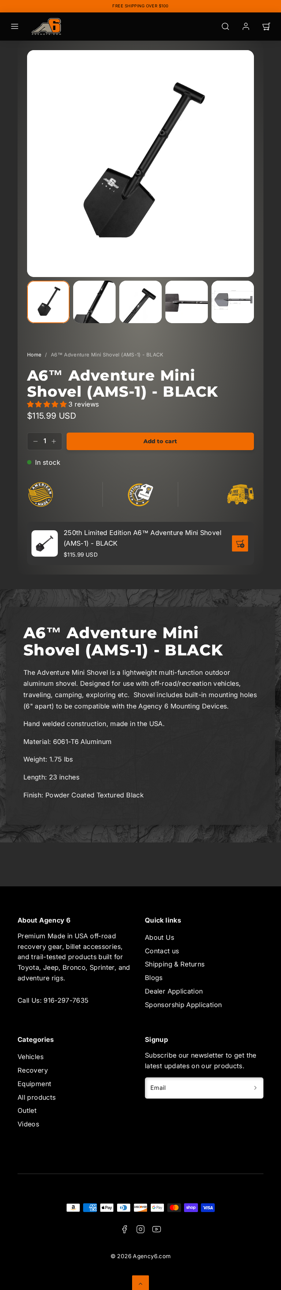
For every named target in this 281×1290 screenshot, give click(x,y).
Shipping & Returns (175, 964)
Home (34, 355)
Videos (28, 1124)
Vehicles (31, 1057)
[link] (246, 26)
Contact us (162, 951)
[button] (14, 26)
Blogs (154, 977)
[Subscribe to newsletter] (255, 1088)
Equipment (34, 1084)
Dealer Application (174, 991)
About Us (159, 937)
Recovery (33, 1070)
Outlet (27, 1110)
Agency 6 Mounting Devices (182, 706)
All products (37, 1097)
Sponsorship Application (183, 1005)
